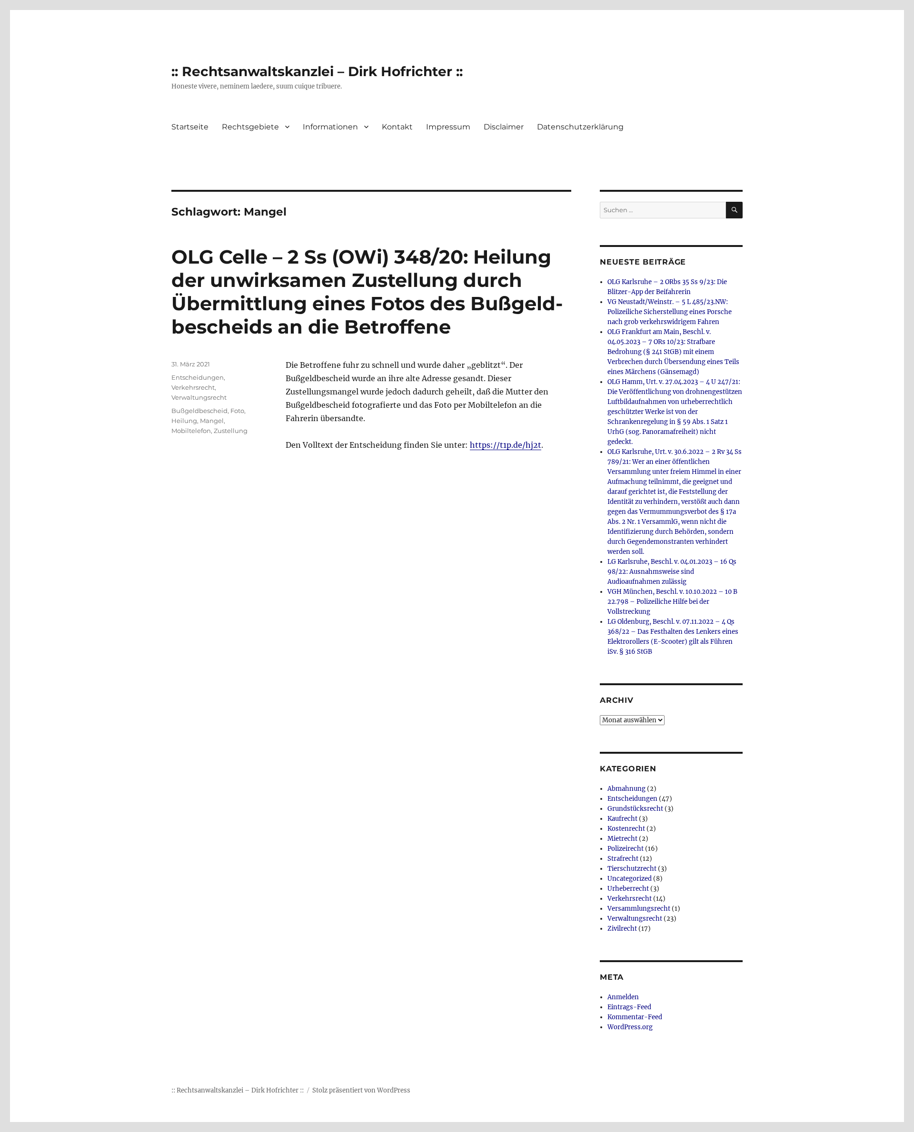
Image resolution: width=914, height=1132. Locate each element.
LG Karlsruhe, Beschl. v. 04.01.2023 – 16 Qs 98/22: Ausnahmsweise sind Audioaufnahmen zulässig (671, 572)
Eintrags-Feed (629, 1007)
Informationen (330, 126)
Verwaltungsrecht (199, 397)
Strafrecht (622, 859)
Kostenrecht (626, 829)
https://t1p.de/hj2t (505, 445)
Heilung (184, 420)
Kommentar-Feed (634, 1017)
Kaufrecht (622, 819)
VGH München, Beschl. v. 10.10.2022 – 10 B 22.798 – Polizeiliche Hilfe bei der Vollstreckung (672, 602)
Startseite (190, 126)
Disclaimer (504, 126)
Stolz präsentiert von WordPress (361, 1090)
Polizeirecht (625, 849)
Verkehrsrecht (193, 387)
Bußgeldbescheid (199, 410)
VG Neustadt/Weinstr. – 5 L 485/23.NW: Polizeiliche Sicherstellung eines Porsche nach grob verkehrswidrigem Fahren (669, 312)
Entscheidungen (197, 377)
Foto (237, 410)
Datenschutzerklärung (580, 126)
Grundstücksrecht (635, 809)
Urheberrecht (628, 889)
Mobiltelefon (191, 430)
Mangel (212, 420)
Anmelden (623, 997)
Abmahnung (626, 789)
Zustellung (231, 430)
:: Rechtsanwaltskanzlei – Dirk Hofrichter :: (317, 71)
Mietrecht (622, 839)
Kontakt (397, 126)
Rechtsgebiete (250, 126)
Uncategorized (629, 879)
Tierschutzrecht (631, 869)
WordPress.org (630, 1027)
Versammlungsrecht (638, 909)
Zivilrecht (622, 929)
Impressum (448, 126)
